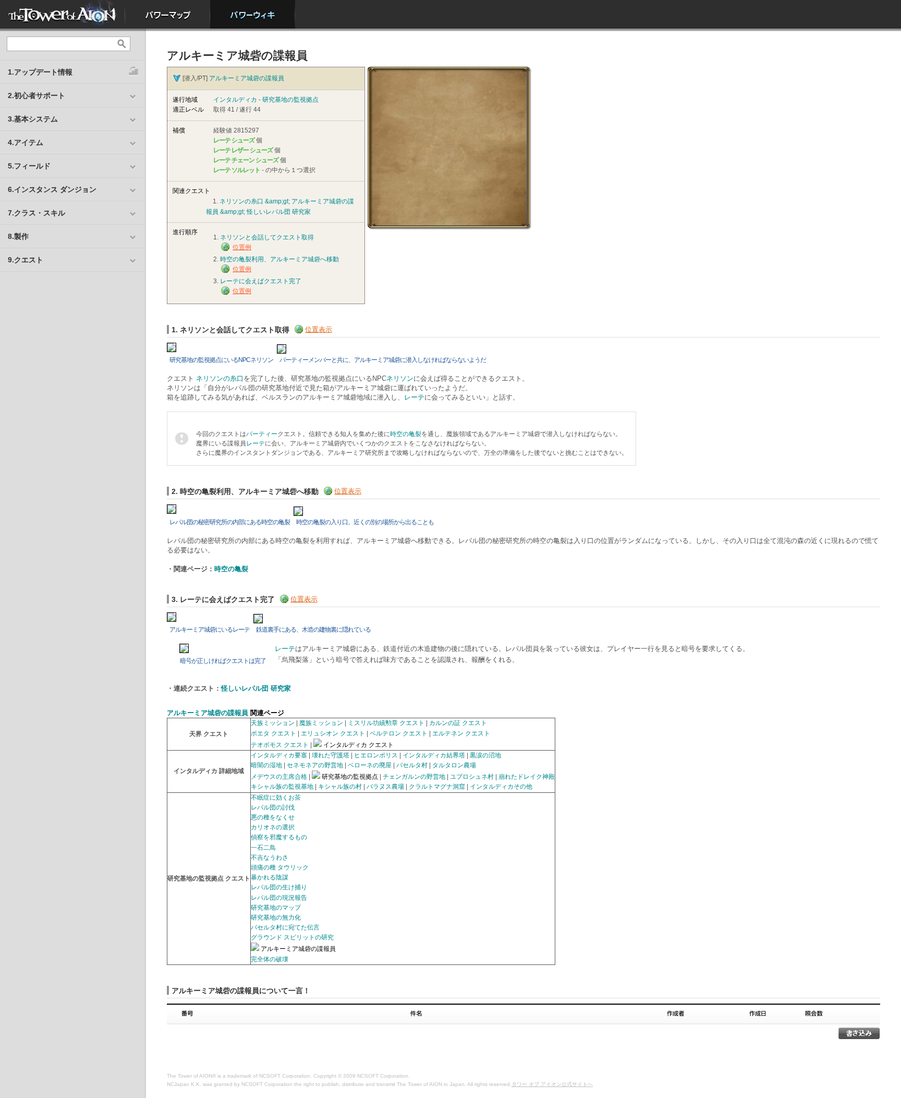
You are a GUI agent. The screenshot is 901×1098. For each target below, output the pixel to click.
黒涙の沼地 (485, 755)
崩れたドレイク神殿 (526, 776)
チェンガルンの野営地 (414, 776)
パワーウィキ (252, 14)
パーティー (261, 434)
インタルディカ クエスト (358, 745)
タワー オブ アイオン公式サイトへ (552, 1084)
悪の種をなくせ (273, 817)
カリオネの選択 (273, 827)
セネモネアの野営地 (315, 765)
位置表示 (318, 329)
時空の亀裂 (405, 434)
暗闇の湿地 (266, 765)
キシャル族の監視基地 (282, 786)
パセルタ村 (412, 765)
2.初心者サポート (36, 95)
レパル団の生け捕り (279, 887)
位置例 (242, 247)
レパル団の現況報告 (279, 897)
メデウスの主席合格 (279, 776)
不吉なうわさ (269, 857)
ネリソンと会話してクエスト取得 (267, 237)
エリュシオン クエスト (333, 733)
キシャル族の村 (340, 786)
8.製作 (18, 236)
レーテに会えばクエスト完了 (260, 281)
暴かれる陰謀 (269, 877)
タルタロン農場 (454, 765)
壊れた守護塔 (330, 755)
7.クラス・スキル (36, 213)
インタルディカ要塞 (279, 755)
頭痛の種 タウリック (280, 867)
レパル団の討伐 (273, 807)
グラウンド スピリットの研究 (292, 937)
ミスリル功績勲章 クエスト (386, 723)
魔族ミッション (321, 723)
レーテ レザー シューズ (243, 150)
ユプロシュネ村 (472, 776)
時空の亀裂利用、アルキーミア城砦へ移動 (279, 259)
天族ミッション (273, 723)
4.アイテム (25, 142)
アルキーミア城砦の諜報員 (246, 78)
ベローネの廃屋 (370, 765)
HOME (62, 14)
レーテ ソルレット (236, 170)
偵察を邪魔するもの (279, 837)
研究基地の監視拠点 (290, 99)
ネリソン (399, 378)
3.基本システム (33, 119)
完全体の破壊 (269, 959)
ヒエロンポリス (376, 755)
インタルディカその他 (501, 786)
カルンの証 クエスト (458, 723)
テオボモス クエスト (280, 745)
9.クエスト (25, 260)
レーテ (414, 397)
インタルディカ (235, 99)
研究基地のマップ (276, 907)
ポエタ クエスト (273, 733)
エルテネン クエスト (461, 733)
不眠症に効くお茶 (276, 797)
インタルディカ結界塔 (434, 755)
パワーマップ (167, 14)
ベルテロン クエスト (399, 733)
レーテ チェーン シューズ (245, 160)
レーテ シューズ (233, 140)
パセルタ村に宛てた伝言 (285, 927)
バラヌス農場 (385, 786)
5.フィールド (29, 166)
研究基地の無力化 (276, 917)
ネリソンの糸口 (219, 378)
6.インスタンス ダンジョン (52, 189)
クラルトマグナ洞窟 (437, 786)
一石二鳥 (263, 847)
